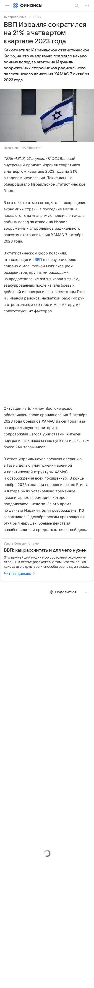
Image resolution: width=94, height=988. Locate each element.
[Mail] (15, 5)
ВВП (38, 259)
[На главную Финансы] (30, 5)
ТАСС (37, 17)
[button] (47, 116)
